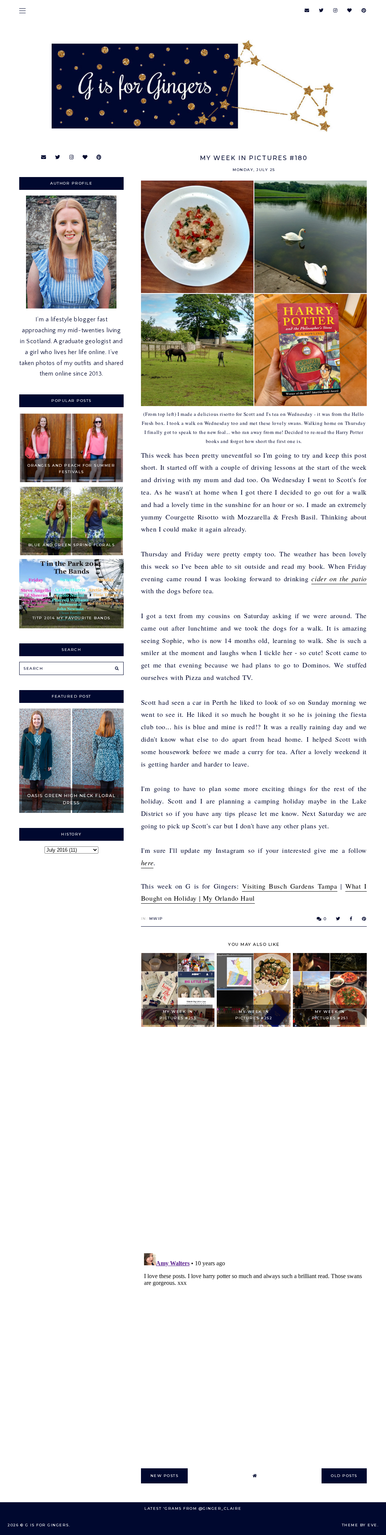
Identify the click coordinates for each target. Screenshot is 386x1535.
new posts (164, 1475)
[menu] (22, 10)
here (147, 862)
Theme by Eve (359, 1525)
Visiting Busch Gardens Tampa (289, 885)
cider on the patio (338, 578)
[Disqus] (254, 1140)
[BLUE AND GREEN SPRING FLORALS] (71, 553)
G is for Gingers (47, 1525)
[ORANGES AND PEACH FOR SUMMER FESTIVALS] (71, 480)
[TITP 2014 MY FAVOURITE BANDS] (71, 626)
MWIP (156, 918)
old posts (344, 1475)
